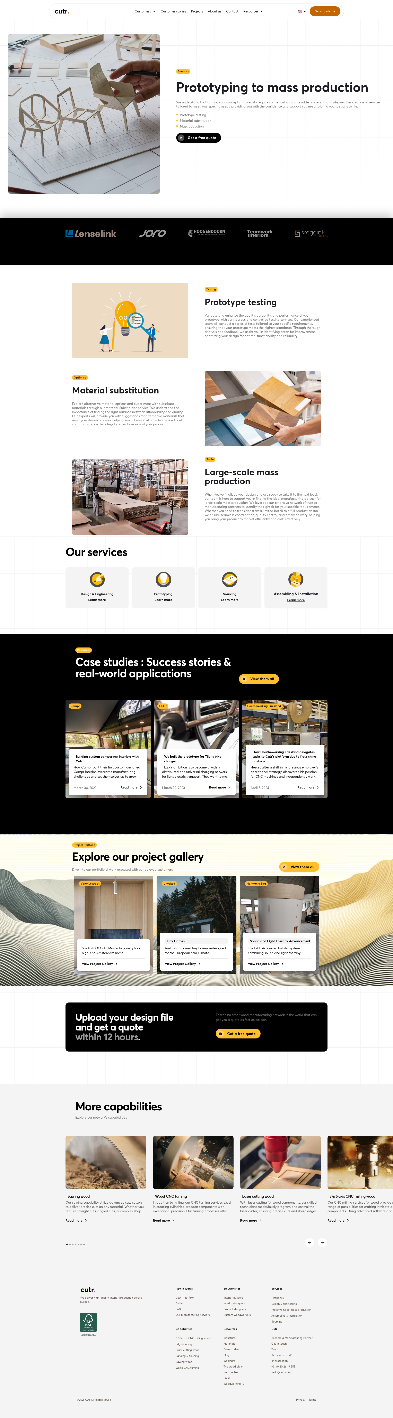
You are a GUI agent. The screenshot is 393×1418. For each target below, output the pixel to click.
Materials (229, 1343)
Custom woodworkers (237, 1314)
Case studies (231, 1349)
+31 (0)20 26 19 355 (283, 1366)
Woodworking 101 (234, 1383)
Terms (312, 1399)
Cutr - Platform (185, 1297)
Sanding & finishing (187, 1356)
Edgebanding (184, 1344)
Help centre (231, 1372)
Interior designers (234, 1303)
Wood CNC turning (187, 1367)
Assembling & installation (286, 1315)
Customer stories (173, 11)
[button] (145, 11)
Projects (197, 11)
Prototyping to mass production (291, 1309)
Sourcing (276, 1321)
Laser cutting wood (188, 1350)
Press (227, 1378)
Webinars (229, 1360)
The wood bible (233, 1366)
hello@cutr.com (281, 1372)
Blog (226, 1355)
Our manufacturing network (193, 1314)
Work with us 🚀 (281, 1355)
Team (274, 1349)
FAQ (178, 1309)
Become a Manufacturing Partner (292, 1338)
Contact (232, 11)
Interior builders (233, 1297)
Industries (229, 1338)
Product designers (235, 1309)
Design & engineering (284, 1303)
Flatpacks (277, 1297)
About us (214, 11)
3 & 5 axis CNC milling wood (193, 1338)
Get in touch (279, 1343)
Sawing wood (184, 1361)
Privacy (300, 1399)
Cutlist (179, 1303)
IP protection (279, 1360)
